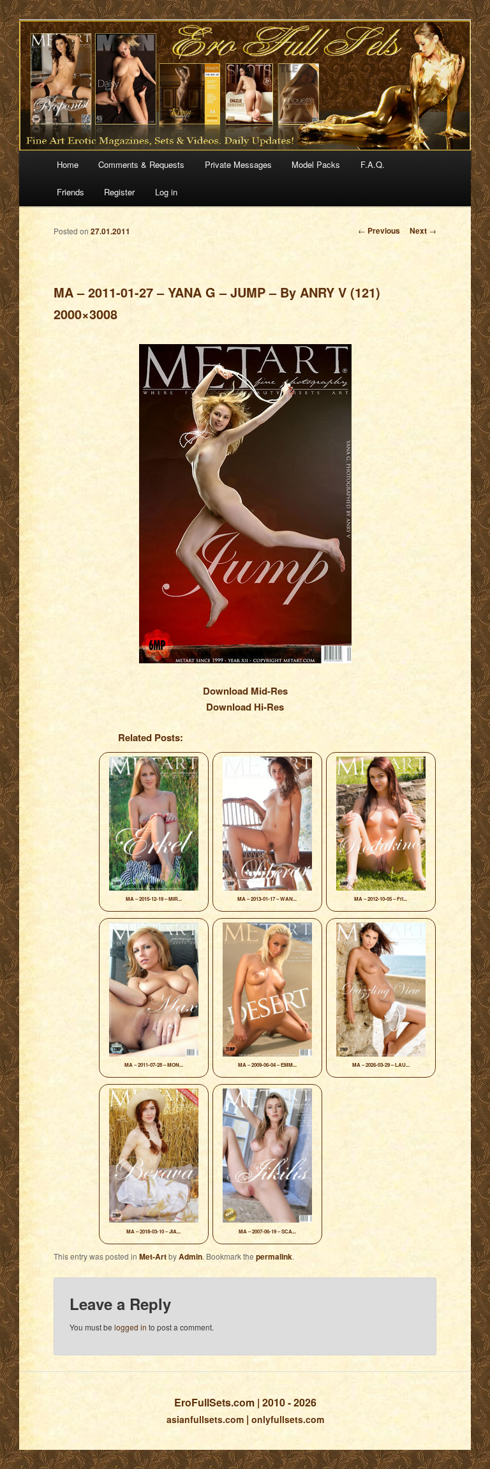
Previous (379, 230)
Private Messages (238, 164)
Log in (166, 192)
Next (423, 230)
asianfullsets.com (205, 1419)
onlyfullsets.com (287, 1419)
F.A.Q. (372, 164)
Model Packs (316, 164)
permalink (274, 1256)
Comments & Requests (141, 164)
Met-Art (153, 1256)
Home (67, 164)
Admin (190, 1256)
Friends (70, 192)
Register (119, 192)
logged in (130, 1327)
